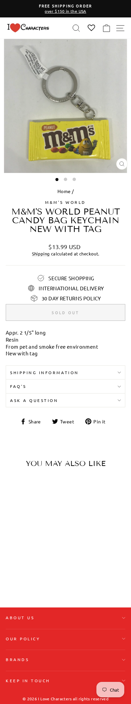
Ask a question (34, 400)
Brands (17, 659)
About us (20, 617)
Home (64, 191)
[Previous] (13, 515)
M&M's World (65, 202)
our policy (23, 638)
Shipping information (44, 372)
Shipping (41, 253)
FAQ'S (18, 386)
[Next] (44, 515)
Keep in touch (28, 680)
